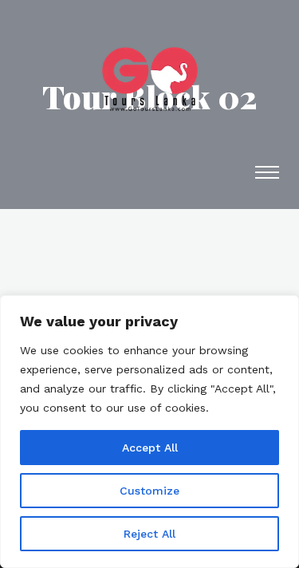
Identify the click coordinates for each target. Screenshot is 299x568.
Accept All (150, 447)
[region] (149, 431)
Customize (149, 490)
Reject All (149, 533)
